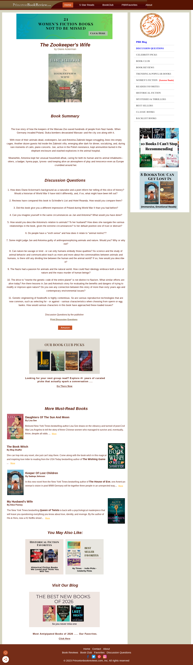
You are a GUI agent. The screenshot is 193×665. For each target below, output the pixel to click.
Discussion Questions (119, 652)
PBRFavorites (129, 5)
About (149, 5)
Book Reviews (70, 652)
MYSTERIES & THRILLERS (151, 99)
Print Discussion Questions (63, 319)
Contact (96, 648)
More (54, 434)
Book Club (86, 652)
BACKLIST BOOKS (146, 118)
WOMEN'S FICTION (155, 80)
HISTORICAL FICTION (148, 93)
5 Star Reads (86, 5)
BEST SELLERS (144, 105)
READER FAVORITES (148, 86)
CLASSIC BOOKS (145, 112)
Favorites (99, 652)
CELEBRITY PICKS (146, 55)
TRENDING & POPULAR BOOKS (153, 74)
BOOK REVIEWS (145, 67)
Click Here (64, 638)
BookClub (107, 5)
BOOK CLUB (143, 61)
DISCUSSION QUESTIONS (150, 48)
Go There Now (65, 386)
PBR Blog (141, 42)
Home (67, 5)
